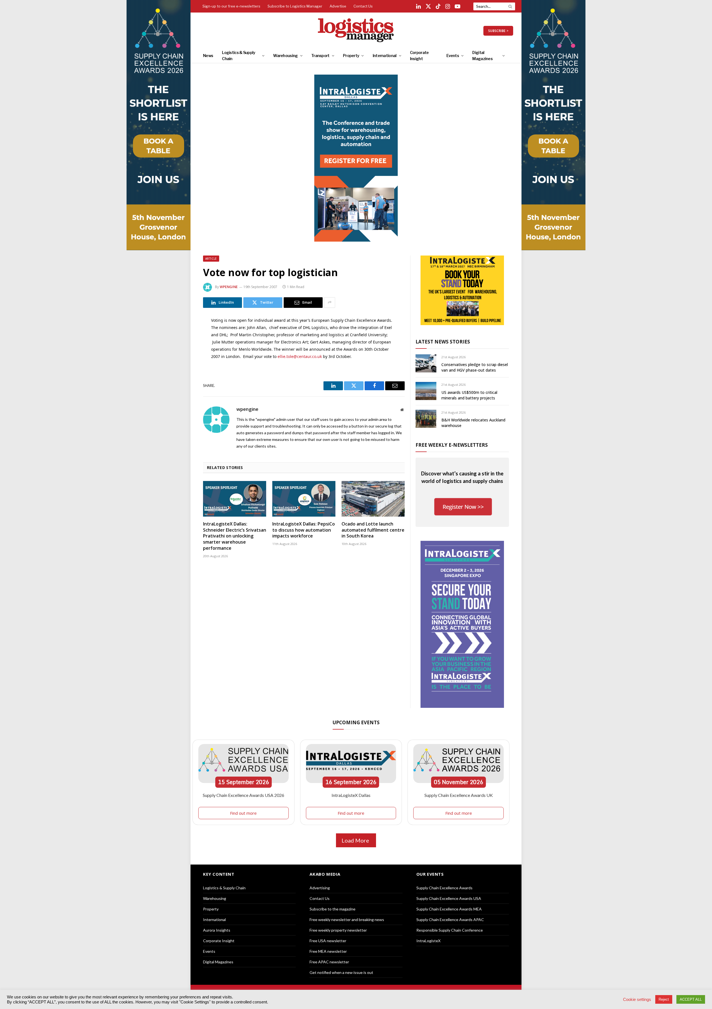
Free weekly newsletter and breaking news (347, 919)
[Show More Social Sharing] (329, 302)
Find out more (243, 813)
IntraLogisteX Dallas (351, 795)
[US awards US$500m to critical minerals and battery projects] (426, 391)
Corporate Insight (419, 55)
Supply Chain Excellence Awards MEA (449, 909)
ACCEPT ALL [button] (691, 999)
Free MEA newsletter (328, 951)
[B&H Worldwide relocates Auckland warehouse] (426, 419)
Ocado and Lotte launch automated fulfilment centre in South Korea (373, 530)
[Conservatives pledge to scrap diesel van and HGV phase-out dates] (426, 363)
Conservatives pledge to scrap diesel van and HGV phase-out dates (474, 367)
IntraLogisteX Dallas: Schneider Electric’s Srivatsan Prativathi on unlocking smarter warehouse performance (234, 536)
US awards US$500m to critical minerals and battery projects (469, 395)
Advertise (338, 6)
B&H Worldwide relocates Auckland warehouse (473, 422)
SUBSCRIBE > (498, 30)
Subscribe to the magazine (332, 909)
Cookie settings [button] (637, 999)
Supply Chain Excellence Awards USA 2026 (243, 795)
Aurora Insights (216, 930)
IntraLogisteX (428, 940)
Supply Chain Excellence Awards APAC (450, 919)
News (208, 55)
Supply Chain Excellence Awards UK (458, 795)
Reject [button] (664, 999)
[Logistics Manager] (356, 31)
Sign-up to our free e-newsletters (231, 6)
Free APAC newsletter (329, 961)
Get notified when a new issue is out (341, 972)
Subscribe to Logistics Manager (295, 6)
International (385, 55)
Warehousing (285, 55)
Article (211, 259)
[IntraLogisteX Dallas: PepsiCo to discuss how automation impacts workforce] (303, 499)
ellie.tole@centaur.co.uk (300, 356)
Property (351, 55)
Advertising (320, 887)
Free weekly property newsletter (338, 930)
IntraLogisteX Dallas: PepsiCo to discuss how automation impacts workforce (303, 530)
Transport (320, 55)
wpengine (229, 286)
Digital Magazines (482, 55)
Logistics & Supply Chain (238, 55)
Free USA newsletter (328, 940)
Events (452, 55)
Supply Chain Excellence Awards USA (448, 898)
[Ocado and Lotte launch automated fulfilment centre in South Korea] (373, 499)
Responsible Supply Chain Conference (449, 930)
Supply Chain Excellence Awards (444, 887)
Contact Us (363, 6)
